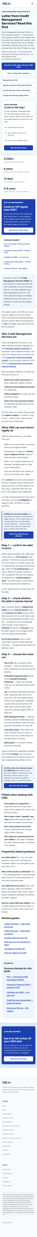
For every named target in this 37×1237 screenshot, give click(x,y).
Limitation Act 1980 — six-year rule (16, 257)
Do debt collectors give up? (16, 938)
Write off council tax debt (11, 1126)
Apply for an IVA (7, 1118)
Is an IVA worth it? (8, 1134)
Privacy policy (7, 1185)
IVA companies (7, 1122)
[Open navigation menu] (32, 3)
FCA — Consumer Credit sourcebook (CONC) (17, 245)
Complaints (6, 1154)
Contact (5, 1150)
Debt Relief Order (11, 730)
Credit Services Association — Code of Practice (17, 263)
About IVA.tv (6, 1146)
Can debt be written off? (14, 949)
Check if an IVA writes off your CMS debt (18, 66)
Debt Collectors (7, 1142)
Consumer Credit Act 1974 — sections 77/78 (17, 251)
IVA (5, 324)
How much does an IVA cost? (12, 1138)
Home (4, 1106)
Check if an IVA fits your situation (18, 535)
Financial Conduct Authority (17, 349)
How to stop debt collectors (18, 73)
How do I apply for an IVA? (15, 953)
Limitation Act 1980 (13, 613)
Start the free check (18, 148)
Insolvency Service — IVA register (15, 268)
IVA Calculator (7, 1114)
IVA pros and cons (8, 1130)
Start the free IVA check (18, 786)
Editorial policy (7, 1173)
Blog (3, 1110)
